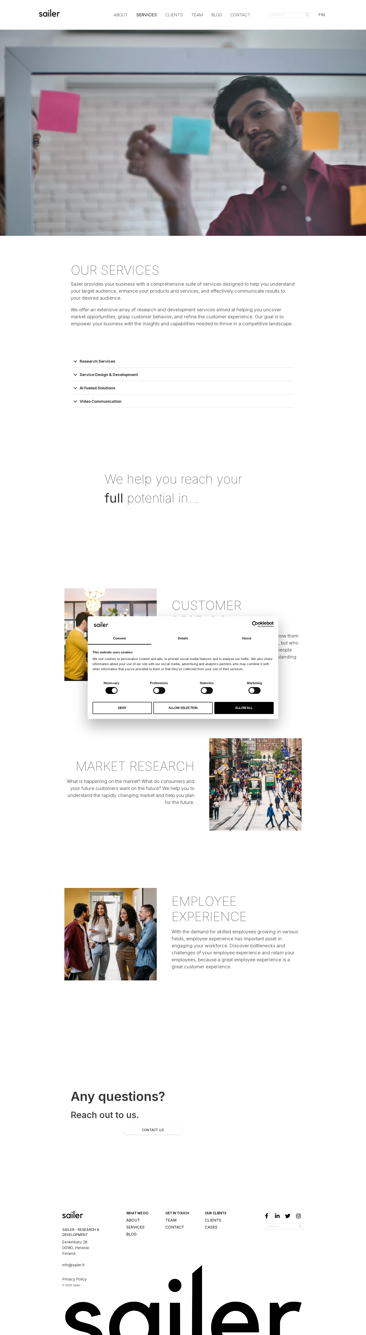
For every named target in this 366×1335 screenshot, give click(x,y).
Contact (240, 14)
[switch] (159, 690)
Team (197, 14)
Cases (211, 1227)
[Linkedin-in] (277, 1216)
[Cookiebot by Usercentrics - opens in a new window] (255, 624)
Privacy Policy (75, 1279)
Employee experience (209, 908)
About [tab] (246, 638)
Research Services (97, 361)
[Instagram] (298, 1216)
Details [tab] (183, 638)
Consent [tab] (119, 638)
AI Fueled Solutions (97, 388)
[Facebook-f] (266, 1216)
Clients (174, 14)
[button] (182, 362)
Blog (216, 14)
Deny (122, 708)
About (121, 14)
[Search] (307, 15)
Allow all (244, 708)
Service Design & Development (109, 374)
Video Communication (100, 401)
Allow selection (183, 708)
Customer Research (206, 613)
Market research (135, 766)
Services (146, 14)
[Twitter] (288, 1216)
